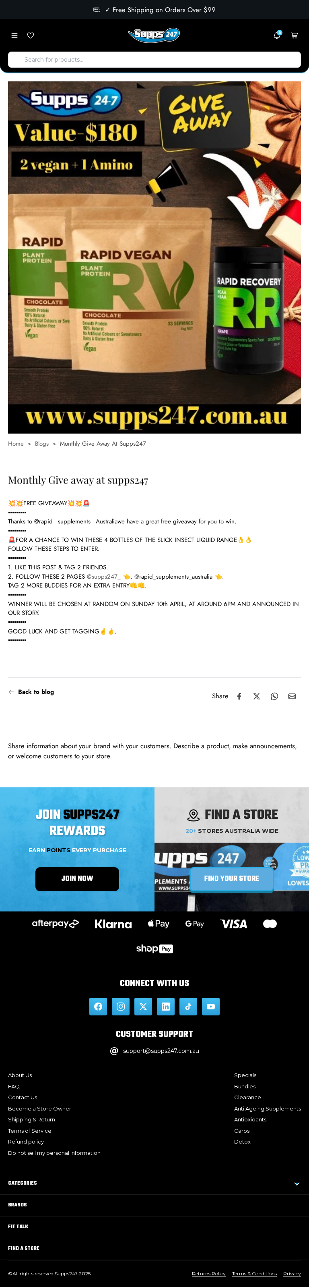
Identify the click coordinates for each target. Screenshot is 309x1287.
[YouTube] (211, 1006)
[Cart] (294, 35)
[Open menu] (14, 35)
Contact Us (22, 1097)
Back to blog (36, 691)
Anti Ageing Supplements (267, 1108)
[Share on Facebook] (239, 696)
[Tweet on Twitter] (257, 696)
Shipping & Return (31, 1119)
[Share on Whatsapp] (274, 696)
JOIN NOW (77, 879)
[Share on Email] (292, 696)
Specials (245, 1075)
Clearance (247, 1097)
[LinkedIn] (166, 1006)
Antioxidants (250, 1119)
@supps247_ (104, 576)
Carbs (241, 1130)
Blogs (42, 443)
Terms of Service (30, 1130)
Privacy (292, 1273)
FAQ (14, 1086)
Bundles (244, 1086)
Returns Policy (209, 1273)
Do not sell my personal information (54, 1153)
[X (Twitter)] (143, 1006)
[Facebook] (98, 1006)
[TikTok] (188, 1006)
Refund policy (26, 1141)
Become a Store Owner (39, 1108)
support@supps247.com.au (161, 1051)
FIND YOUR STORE (231, 879)
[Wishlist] (30, 35)
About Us (20, 1075)
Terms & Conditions (254, 1273)
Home (16, 443)
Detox (242, 1141)
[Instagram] (121, 1006)
